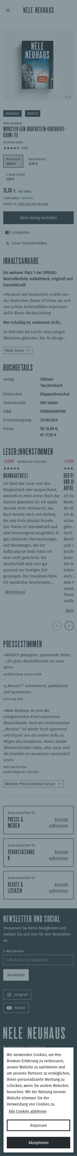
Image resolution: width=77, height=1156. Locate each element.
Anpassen (38, 1125)
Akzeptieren (39, 1142)
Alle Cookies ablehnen (28, 1111)
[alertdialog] (38, 1100)
